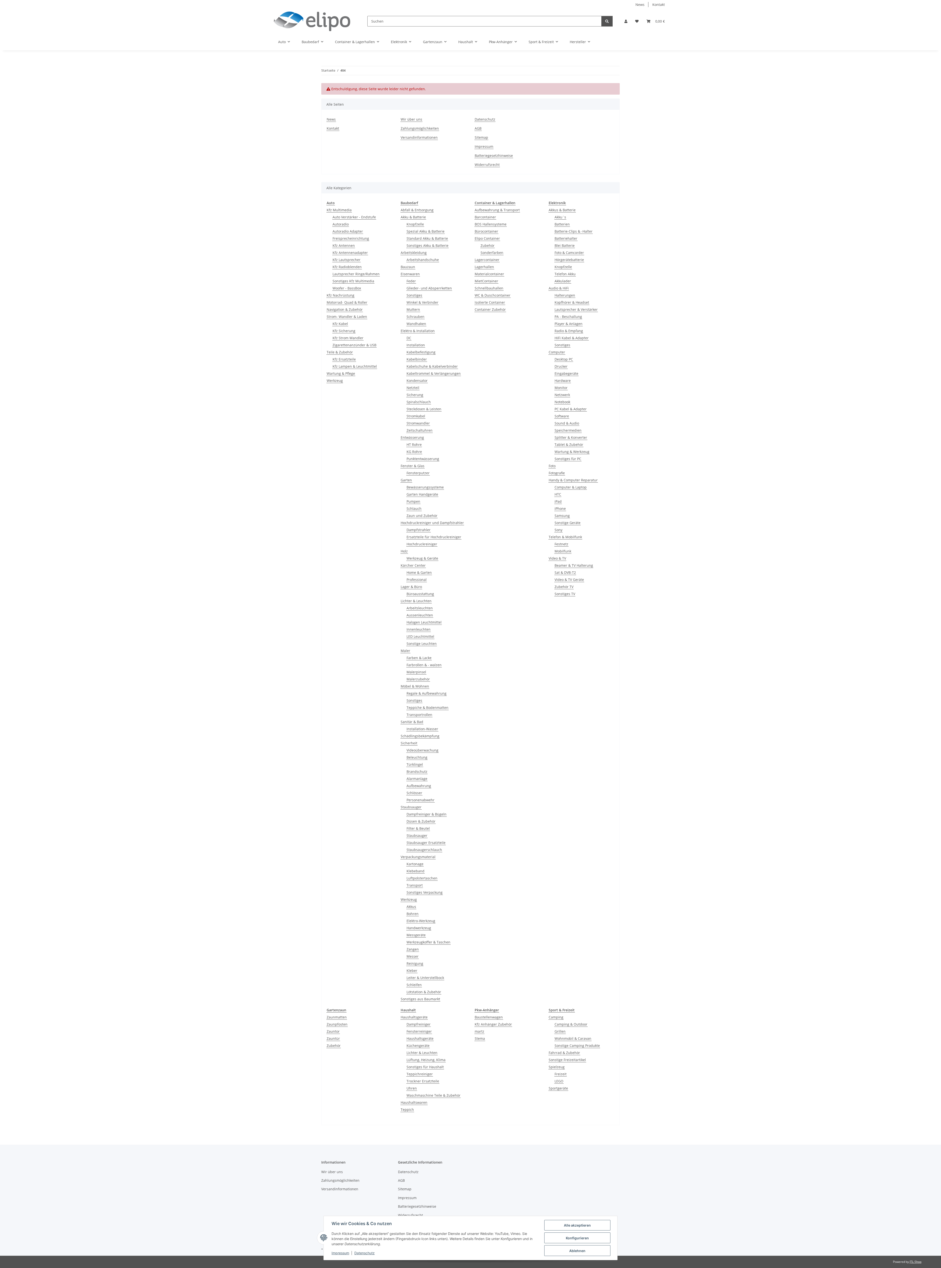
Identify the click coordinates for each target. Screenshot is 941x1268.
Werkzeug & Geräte (422, 558)
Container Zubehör (490, 309)
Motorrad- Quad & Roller (347, 302)
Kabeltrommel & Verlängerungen (434, 373)
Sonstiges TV (565, 593)
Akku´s (560, 217)
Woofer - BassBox (347, 288)
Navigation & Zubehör (345, 309)
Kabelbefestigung (421, 352)
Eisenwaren (410, 274)
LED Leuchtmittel (420, 636)
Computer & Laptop (571, 487)
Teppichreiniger (420, 1074)
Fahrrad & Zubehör (564, 1052)
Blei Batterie (565, 245)
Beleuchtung (417, 757)
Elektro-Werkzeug (421, 920)
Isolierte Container (490, 302)
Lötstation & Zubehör (424, 992)
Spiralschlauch (419, 402)
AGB (478, 128)
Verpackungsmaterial (418, 856)
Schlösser (414, 793)
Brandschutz (417, 771)
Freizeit (561, 1074)
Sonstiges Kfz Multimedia (353, 281)
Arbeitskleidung (414, 252)
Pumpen (413, 501)
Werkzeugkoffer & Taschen (428, 942)
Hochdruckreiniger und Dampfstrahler (432, 522)
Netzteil (413, 387)
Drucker (561, 366)
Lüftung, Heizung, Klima (426, 1059)
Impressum (340, 1253)
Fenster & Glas (412, 466)
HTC (558, 494)
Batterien (562, 224)
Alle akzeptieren (577, 1225)
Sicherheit (409, 743)
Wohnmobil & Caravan (573, 1038)
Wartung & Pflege (341, 373)
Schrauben (415, 316)
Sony (558, 529)
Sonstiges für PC (568, 458)
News (639, 4)
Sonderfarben (492, 252)
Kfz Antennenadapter (350, 252)
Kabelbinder (417, 359)
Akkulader (563, 281)
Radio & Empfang (569, 330)
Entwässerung (412, 437)
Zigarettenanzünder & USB (354, 345)
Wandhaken (416, 323)
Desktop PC (564, 359)
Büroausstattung (420, 593)
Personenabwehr (420, 800)
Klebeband (415, 871)
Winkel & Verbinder (422, 302)
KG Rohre (414, 451)
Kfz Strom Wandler (348, 338)
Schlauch (414, 508)
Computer (557, 352)
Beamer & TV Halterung (574, 565)
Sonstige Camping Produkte (577, 1045)
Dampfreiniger (419, 1024)
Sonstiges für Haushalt (425, 1067)
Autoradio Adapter (348, 231)
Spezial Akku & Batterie (426, 231)
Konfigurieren (577, 1238)
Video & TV (557, 558)
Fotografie (557, 473)
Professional (417, 579)
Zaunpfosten (337, 1024)
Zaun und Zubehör (422, 515)
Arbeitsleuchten (420, 608)
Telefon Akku (565, 274)
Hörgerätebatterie (569, 259)
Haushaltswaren (414, 1102)
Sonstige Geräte (568, 522)
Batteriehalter (566, 238)
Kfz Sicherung (344, 330)
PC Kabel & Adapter (571, 409)
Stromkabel (416, 416)
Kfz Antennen (344, 245)
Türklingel (415, 764)
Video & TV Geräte (569, 579)
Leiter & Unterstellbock (425, 977)
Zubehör (488, 245)
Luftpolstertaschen (422, 878)
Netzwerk (562, 394)
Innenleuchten (419, 629)
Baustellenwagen (489, 1017)
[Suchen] (607, 21)
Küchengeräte (418, 1045)
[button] (625, 21)
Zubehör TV (564, 586)
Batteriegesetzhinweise (494, 155)
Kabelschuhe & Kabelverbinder (432, 366)
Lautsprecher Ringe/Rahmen (356, 274)
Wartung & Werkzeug (572, 451)
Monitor (561, 387)
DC (409, 338)
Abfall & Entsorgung (417, 210)
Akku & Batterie (413, 217)
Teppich (407, 1109)
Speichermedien (568, 430)
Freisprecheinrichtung (351, 238)
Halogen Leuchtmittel (424, 622)
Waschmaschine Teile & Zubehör (433, 1095)
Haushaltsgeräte (414, 1017)
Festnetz (561, 544)
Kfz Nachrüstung (340, 295)
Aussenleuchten (420, 615)
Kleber (412, 970)
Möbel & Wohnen (415, 686)
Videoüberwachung (422, 750)
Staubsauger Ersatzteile (426, 842)
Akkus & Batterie (562, 210)
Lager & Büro (411, 586)
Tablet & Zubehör (569, 444)
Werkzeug (335, 380)
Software (562, 416)
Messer (413, 956)
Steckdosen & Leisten (424, 409)
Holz (404, 551)
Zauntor (333, 1031)
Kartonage (415, 864)
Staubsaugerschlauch (424, 849)
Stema (480, 1038)
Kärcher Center (413, 565)
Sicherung (415, 394)
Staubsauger (411, 807)
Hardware (563, 380)
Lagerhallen (484, 266)
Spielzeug (557, 1067)
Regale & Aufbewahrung (426, 693)
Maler (405, 650)
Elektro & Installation (418, 330)
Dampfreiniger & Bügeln (426, 814)
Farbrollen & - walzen (424, 665)
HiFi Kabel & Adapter (572, 338)
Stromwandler (418, 423)
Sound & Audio (567, 423)
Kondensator (417, 380)
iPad (558, 501)
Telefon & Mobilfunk (565, 537)
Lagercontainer (487, 259)
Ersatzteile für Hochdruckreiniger (434, 537)
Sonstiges (414, 295)
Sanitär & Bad (412, 721)
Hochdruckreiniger (422, 544)
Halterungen (565, 295)
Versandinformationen (419, 137)
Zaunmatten (337, 1017)
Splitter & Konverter (571, 437)
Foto (552, 466)
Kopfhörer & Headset (572, 302)
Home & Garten (419, 572)
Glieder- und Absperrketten (429, 288)
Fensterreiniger (419, 1031)
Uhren (412, 1088)
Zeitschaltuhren (420, 430)
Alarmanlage (417, 778)
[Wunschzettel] (637, 21)
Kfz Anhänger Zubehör (493, 1024)
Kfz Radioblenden (347, 266)
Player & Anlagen (568, 323)
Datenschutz (364, 1253)
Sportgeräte (558, 1088)
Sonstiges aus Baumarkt (420, 999)
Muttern (413, 309)
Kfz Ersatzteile (344, 359)
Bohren (413, 913)
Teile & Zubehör (340, 352)
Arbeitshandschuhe (423, 259)
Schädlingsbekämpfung (420, 736)
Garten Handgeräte (422, 494)
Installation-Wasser (422, 729)
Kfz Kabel (340, 323)
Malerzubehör (418, 679)
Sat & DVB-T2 (565, 572)
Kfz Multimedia (339, 210)
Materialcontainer (489, 274)
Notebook (562, 402)
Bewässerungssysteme (425, 487)
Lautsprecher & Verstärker (576, 309)
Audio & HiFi (559, 288)
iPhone (560, 508)
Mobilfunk (563, 551)
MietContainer (486, 281)
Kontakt (658, 4)
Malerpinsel (416, 672)
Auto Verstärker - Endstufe (354, 217)
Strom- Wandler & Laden (347, 316)
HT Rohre (414, 444)
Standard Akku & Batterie (427, 238)
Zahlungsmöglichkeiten (420, 128)
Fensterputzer (418, 473)
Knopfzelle (415, 224)
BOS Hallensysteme (491, 224)
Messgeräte (416, 935)
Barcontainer (485, 217)
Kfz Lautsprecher (346, 259)
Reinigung (415, 963)
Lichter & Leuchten (416, 601)
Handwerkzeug (419, 928)
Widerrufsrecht (487, 164)
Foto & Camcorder (569, 252)
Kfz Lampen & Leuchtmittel (355, 366)
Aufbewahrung (419, 785)
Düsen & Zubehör (421, 821)
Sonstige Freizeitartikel (567, 1059)
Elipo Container (487, 238)
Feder (411, 281)
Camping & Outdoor (571, 1024)
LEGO (559, 1081)
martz (479, 1031)
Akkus (411, 906)
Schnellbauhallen (489, 288)
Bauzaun (408, 266)
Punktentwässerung (423, 458)
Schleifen (414, 984)
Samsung (562, 515)
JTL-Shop (915, 1262)
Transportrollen (419, 714)
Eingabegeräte (566, 373)
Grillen (560, 1031)
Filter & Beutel (418, 828)
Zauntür (333, 1038)
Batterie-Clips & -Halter (574, 231)
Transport (415, 885)
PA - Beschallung (568, 316)
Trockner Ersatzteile (423, 1081)
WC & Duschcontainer (492, 295)
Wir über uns (411, 119)
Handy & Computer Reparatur (573, 480)
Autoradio (341, 224)
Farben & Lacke (419, 657)
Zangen (413, 949)
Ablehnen (577, 1251)
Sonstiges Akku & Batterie (427, 245)
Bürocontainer (486, 231)
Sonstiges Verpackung (425, 892)
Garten (406, 480)
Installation (416, 345)
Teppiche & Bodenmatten (427, 707)
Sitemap (481, 137)
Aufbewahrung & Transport (497, 210)
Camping (556, 1017)
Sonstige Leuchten (422, 643)
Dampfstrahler (419, 529)
